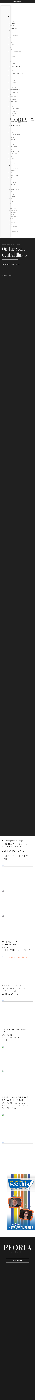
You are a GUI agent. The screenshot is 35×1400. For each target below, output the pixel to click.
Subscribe (17, 1)
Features (6, 245)
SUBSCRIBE (14, 231)
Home (11, 21)
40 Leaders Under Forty (14, 181)
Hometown (14, 111)
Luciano (13, 147)
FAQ (12, 199)
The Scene (15, 245)
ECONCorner (15, 52)
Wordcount (15, 90)
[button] (3, 4)
